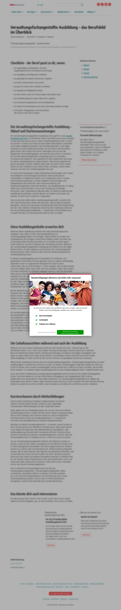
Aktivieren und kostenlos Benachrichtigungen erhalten (70, 332)
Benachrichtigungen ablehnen (47, 332)
